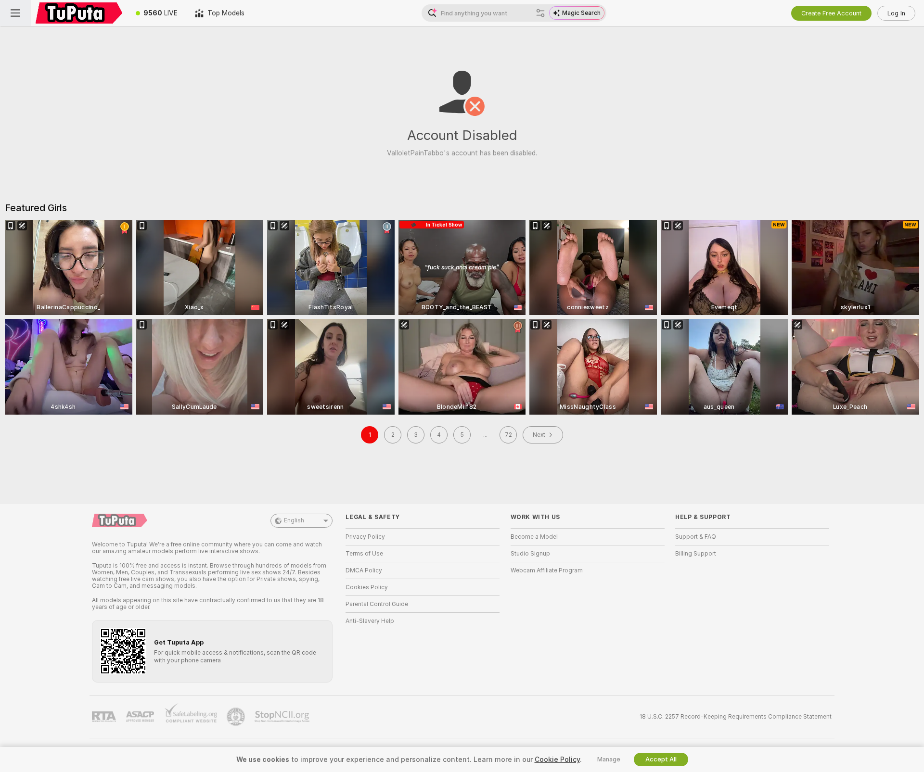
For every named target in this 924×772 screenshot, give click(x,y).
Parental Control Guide (377, 604)
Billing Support (695, 553)
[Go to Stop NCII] (283, 716)
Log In (896, 13)
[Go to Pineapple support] (237, 717)
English (294, 520)
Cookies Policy (367, 587)
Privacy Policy (365, 536)
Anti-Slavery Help (370, 621)
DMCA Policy (364, 570)
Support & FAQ (695, 536)
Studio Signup (530, 553)
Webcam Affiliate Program (547, 570)
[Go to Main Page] (79, 13)
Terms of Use (364, 553)
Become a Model (534, 536)
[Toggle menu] (15, 13)
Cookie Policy (557, 759)
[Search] (540, 13)
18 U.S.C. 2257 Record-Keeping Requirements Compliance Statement (736, 716)
